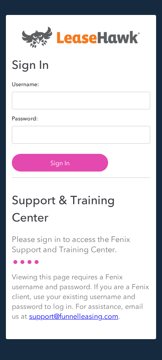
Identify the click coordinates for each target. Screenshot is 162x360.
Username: (25, 84)
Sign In (60, 163)
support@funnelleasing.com (73, 316)
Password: (25, 119)
